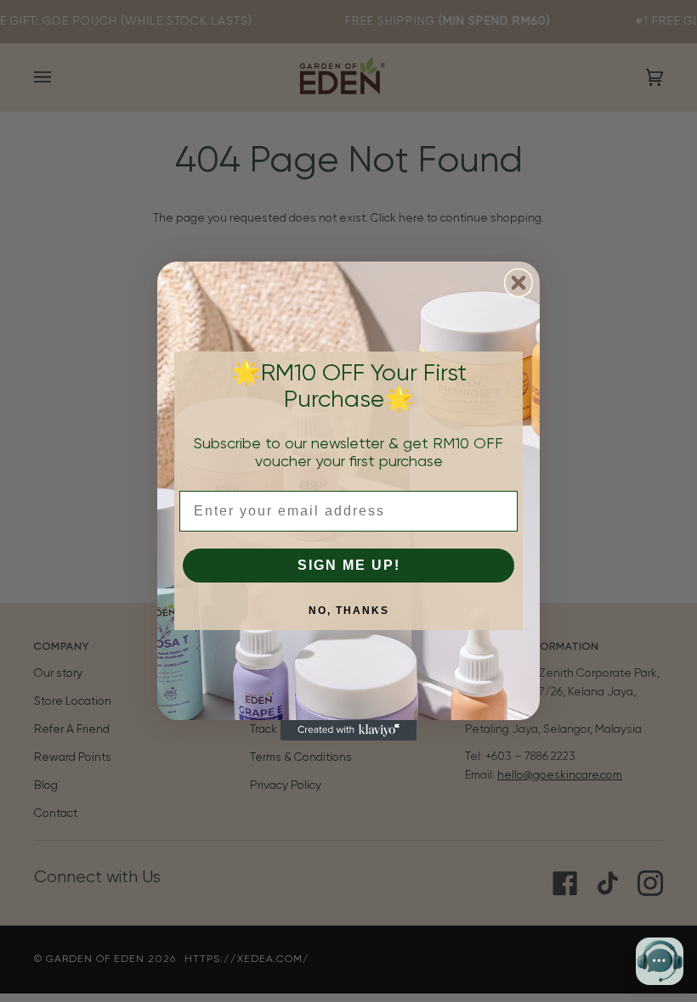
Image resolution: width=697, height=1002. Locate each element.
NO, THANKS (349, 610)
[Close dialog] (518, 283)
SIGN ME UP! (349, 565)
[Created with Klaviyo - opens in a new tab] (348, 730)
